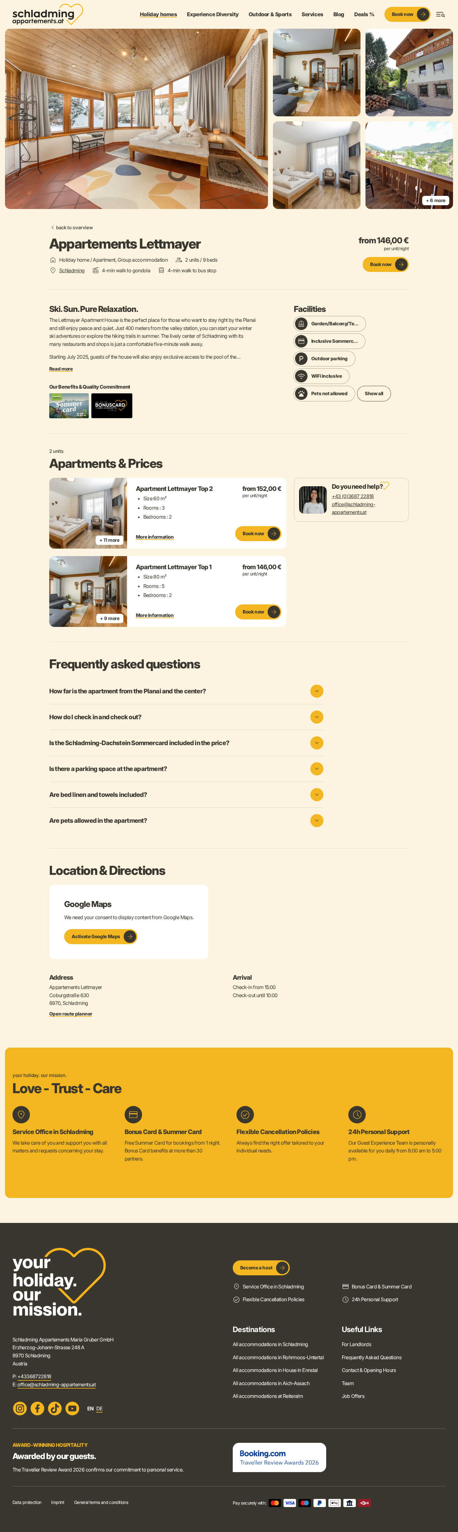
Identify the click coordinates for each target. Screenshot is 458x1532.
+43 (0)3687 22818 (353, 496)
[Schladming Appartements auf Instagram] (19, 1408)
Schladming (72, 270)
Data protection (26, 1502)
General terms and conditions (101, 1502)
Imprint (57, 1502)
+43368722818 (34, 1376)
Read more (61, 369)
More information (155, 537)
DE (99, 1408)
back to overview (74, 227)
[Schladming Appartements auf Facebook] (37, 1408)
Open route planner (70, 1014)
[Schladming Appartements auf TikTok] (54, 1408)
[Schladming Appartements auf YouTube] (72, 1408)
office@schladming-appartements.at (56, 1384)
